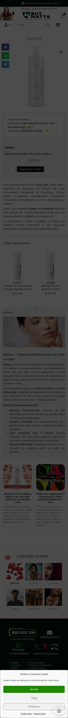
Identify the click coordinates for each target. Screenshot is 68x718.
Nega (34, 698)
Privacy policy (40, 714)
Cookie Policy (26, 714)
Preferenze (34, 706)
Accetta (34, 689)
